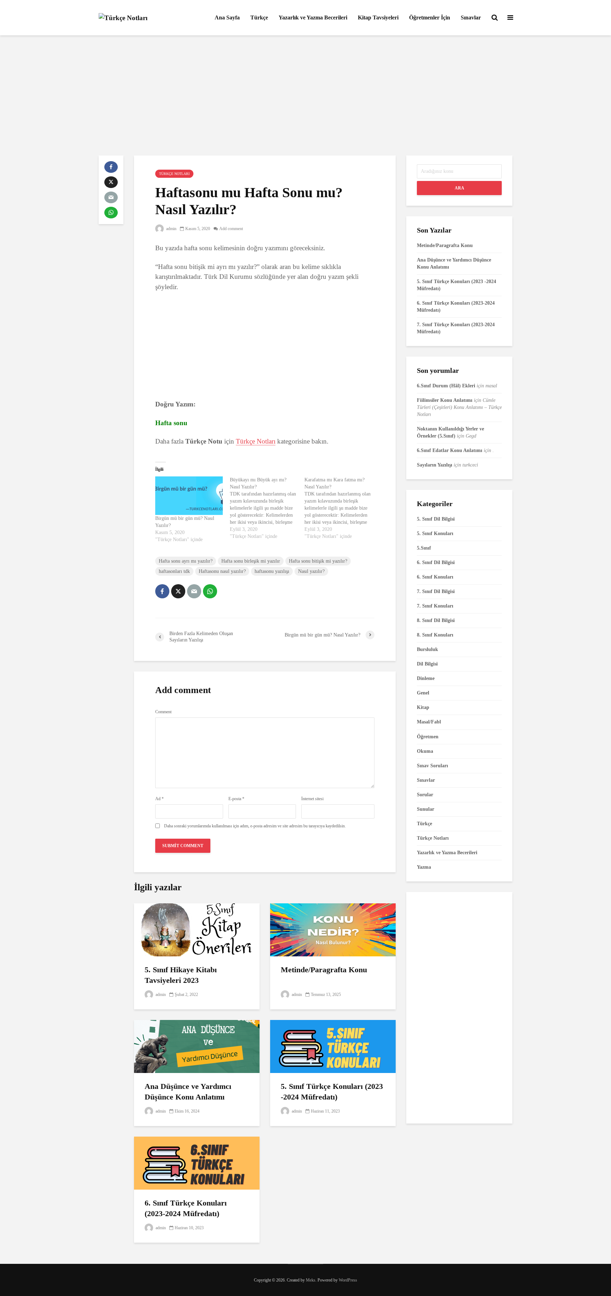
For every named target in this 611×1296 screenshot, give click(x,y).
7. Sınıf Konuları (435, 606)
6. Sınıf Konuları (435, 577)
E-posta (236, 799)
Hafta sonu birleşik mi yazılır (250, 561)
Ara (459, 188)
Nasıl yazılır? (311, 571)
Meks (310, 1280)
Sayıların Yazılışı (434, 465)
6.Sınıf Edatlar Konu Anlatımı (449, 450)
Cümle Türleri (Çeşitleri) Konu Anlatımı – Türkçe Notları (459, 407)
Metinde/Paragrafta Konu (324, 969)
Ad (159, 799)
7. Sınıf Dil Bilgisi (436, 591)
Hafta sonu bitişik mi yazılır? (318, 561)
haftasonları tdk (174, 571)
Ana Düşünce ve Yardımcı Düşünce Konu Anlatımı (188, 1091)
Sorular (425, 794)
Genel (423, 693)
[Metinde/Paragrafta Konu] (333, 929)
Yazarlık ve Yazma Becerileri (313, 17)
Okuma (425, 751)
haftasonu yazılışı (272, 571)
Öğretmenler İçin (429, 17)
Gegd (471, 436)
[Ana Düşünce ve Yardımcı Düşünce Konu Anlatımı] (197, 1046)
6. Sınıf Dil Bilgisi (436, 562)
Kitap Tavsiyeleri (378, 17)
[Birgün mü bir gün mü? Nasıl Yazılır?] (189, 495)
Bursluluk (427, 649)
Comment (163, 712)
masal (491, 385)
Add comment (231, 228)
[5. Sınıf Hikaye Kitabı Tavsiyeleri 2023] (197, 929)
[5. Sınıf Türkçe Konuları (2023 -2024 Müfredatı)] (333, 1046)
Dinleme (426, 678)
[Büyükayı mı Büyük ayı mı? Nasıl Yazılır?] (267, 508)
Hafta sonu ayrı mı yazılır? (186, 561)
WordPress (348, 1280)
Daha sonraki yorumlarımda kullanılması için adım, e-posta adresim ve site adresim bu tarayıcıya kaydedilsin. (255, 826)
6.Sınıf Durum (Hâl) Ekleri (446, 385)
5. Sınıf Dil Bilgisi (436, 519)
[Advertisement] (305, 95)
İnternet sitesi (312, 799)
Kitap (423, 707)
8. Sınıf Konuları (435, 635)
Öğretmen (427, 736)
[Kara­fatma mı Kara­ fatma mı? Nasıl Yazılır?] (341, 508)
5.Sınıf (424, 548)
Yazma (424, 867)
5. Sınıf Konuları (435, 533)
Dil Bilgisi (427, 664)
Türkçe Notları (174, 174)
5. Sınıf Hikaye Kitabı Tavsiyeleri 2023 (181, 975)
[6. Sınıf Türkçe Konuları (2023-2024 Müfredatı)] (197, 1162)
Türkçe (259, 17)
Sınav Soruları (432, 765)
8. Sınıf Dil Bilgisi (436, 620)
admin (170, 228)
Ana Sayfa (227, 17)
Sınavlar (471, 17)
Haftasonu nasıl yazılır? (222, 571)
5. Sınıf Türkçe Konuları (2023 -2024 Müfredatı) (332, 1091)
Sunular (425, 809)
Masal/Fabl (429, 722)
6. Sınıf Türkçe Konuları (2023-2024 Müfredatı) (186, 1208)
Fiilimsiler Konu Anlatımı (444, 400)
